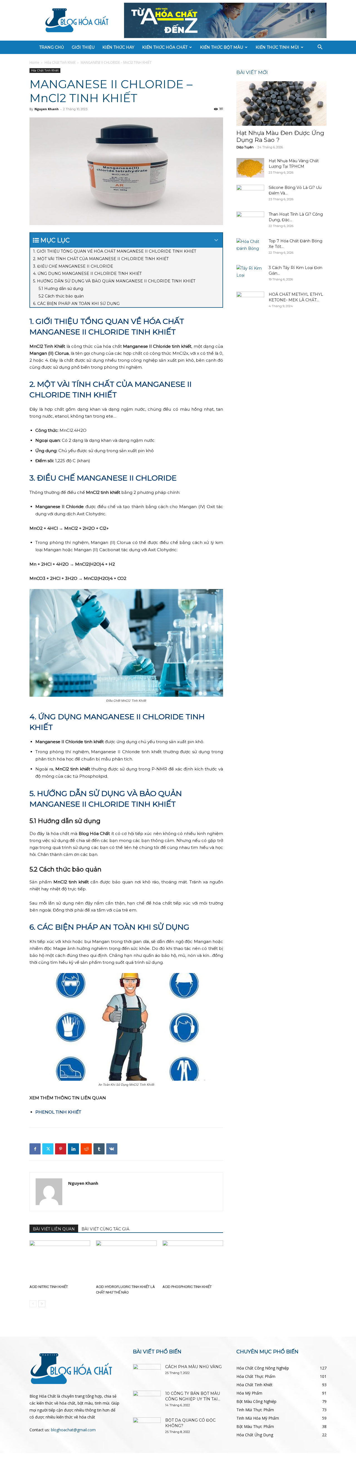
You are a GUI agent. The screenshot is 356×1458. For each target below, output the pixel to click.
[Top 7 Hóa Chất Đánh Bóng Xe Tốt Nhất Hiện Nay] (250, 248)
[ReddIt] (86, 1148)
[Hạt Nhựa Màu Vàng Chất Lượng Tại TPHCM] (250, 168)
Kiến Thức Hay (118, 47)
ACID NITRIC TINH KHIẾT (48, 1287)
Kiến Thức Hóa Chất (164, 47)
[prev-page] (32, 1303)
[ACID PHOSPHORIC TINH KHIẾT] (192, 1261)
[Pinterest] (60, 1148)
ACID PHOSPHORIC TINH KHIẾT (187, 1287)
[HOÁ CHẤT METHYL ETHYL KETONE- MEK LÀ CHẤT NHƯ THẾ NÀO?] (250, 301)
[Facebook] (35, 1148)
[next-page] (41, 1303)
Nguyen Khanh (46, 109)
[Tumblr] (99, 1148)
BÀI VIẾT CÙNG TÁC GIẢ (105, 1229)
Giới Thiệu (83, 47)
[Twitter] (47, 1148)
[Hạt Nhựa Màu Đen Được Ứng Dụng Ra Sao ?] (281, 103)
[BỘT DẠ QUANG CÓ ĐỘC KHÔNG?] (147, 1427)
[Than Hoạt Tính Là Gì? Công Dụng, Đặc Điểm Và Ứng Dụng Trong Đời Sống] (250, 221)
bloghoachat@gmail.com (73, 1429)
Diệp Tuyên (245, 147)
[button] (320, 47)
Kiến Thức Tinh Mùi (277, 47)
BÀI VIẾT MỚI (252, 72)
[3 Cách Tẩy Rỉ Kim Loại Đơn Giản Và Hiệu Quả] (250, 274)
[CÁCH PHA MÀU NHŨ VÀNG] (147, 1373)
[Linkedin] (73, 1148)
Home (34, 62)
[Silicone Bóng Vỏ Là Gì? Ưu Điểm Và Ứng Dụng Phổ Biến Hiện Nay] (250, 194)
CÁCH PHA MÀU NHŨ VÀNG (193, 1366)
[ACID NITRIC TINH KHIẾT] (59, 1261)
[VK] (111, 1148)
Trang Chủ (51, 47)
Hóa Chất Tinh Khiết (59, 62)
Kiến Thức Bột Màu (221, 47)
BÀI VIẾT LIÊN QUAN (54, 1229)
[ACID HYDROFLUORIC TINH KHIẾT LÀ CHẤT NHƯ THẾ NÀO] (126, 1261)
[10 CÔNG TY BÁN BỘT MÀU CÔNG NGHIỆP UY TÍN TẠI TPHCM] (147, 1400)
